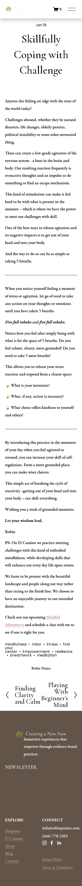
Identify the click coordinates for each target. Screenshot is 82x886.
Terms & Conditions (57, 867)
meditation (47, 655)
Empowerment (36, 651)
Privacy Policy (52, 859)
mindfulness (16, 644)
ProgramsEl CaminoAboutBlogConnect (14, 846)
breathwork (21, 655)
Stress (52, 644)
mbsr (37, 644)
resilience (64, 651)
